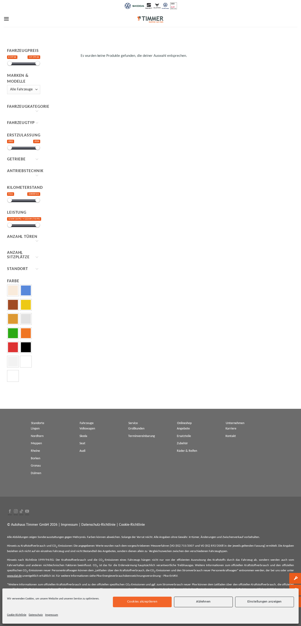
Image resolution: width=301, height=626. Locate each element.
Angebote (183, 428)
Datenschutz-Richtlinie (98, 525)
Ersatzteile (184, 436)
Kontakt (231, 436)
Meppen (36, 443)
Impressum (51, 615)
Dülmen (36, 473)
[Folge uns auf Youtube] (27, 511)
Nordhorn (37, 436)
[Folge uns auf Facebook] (10, 511)
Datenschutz (36, 615)
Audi (82, 451)
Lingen (35, 428)
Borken (35, 458)
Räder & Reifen (187, 451)
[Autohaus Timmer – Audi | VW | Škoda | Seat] (150, 19)
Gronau (36, 466)
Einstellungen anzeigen (264, 601)
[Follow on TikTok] (21, 511)
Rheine (35, 451)
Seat (82, 443)
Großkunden (136, 428)
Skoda (83, 436)
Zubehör (182, 443)
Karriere (231, 428)
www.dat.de (14, 575)
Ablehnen (203, 601)
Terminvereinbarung (141, 436)
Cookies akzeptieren (142, 601)
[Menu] (6, 18)
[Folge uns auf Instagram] (16, 511)
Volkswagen (87, 428)
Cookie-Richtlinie (16, 615)
